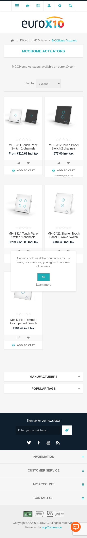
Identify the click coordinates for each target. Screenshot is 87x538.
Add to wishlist (28, 163)
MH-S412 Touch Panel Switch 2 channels (64, 146)
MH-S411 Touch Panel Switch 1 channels (23, 146)
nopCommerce (52, 527)
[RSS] (58, 442)
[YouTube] (48, 442)
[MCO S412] (64, 116)
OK (43, 277)
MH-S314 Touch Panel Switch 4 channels (23, 235)
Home (12, 40)
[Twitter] (29, 442)
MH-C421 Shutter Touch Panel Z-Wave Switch (64, 235)
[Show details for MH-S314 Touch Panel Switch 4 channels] (23, 204)
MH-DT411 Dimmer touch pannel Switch (23, 321)
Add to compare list (19, 163)
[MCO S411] (23, 116)
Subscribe (67, 430)
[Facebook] (38, 442)
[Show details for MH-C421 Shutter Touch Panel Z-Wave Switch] (64, 204)
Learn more (43, 284)
